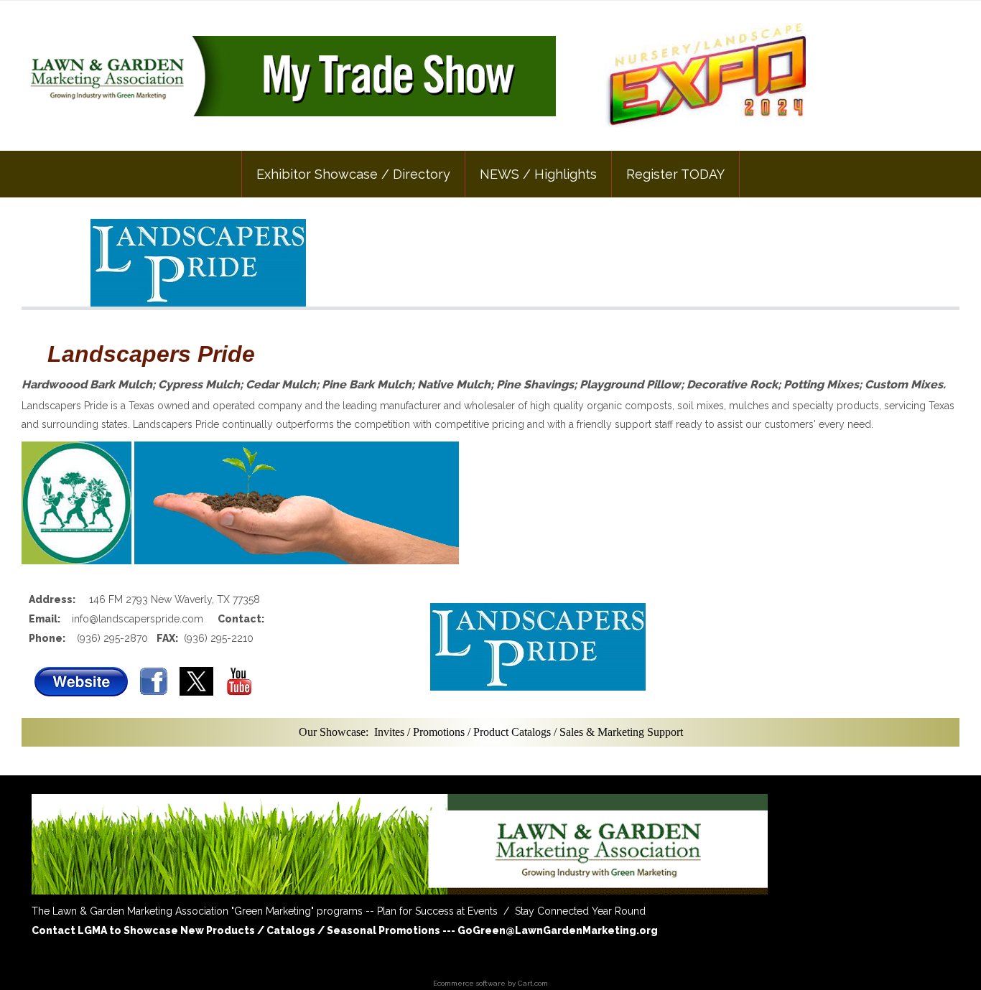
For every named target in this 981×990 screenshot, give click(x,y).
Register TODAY (675, 174)
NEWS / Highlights (538, 174)
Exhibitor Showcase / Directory (353, 174)
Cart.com (533, 983)
